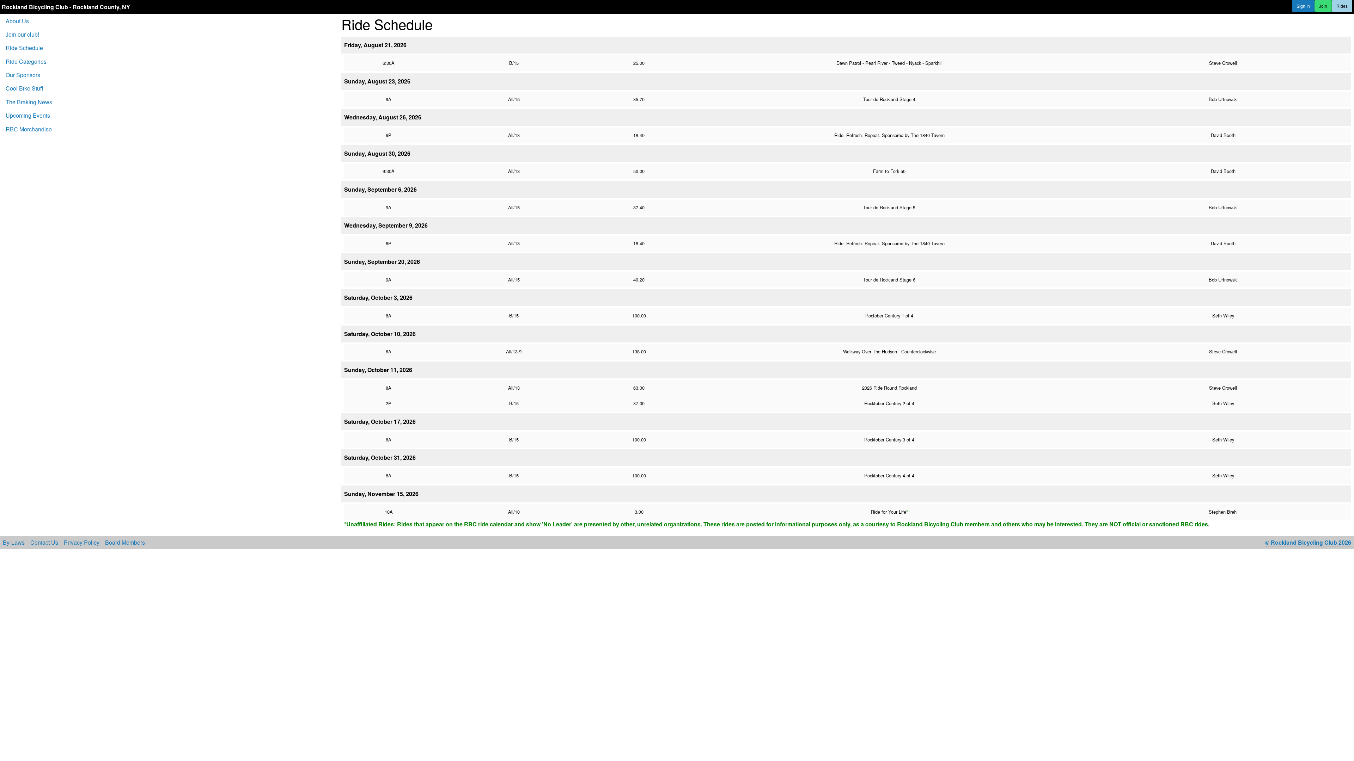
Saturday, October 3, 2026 (378, 297)
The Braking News (29, 102)
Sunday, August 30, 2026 (377, 153)
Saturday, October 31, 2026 (380, 457)
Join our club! (22, 34)
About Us (17, 21)
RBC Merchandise (29, 129)
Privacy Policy (81, 542)
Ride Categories (26, 61)
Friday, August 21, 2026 (375, 45)
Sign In (1303, 6)
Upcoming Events (28, 115)
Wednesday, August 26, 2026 (382, 117)
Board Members (125, 542)
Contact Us (44, 542)
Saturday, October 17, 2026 (380, 421)
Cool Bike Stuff (24, 88)
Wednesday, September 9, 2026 (386, 225)
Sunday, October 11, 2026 (378, 370)
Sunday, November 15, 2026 (381, 494)
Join (1323, 6)
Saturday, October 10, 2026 (380, 334)
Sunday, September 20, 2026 (382, 262)
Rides (1342, 6)
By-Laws (14, 542)
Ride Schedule (24, 48)
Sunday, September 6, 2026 (380, 189)
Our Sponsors (23, 75)
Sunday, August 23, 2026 (377, 81)
